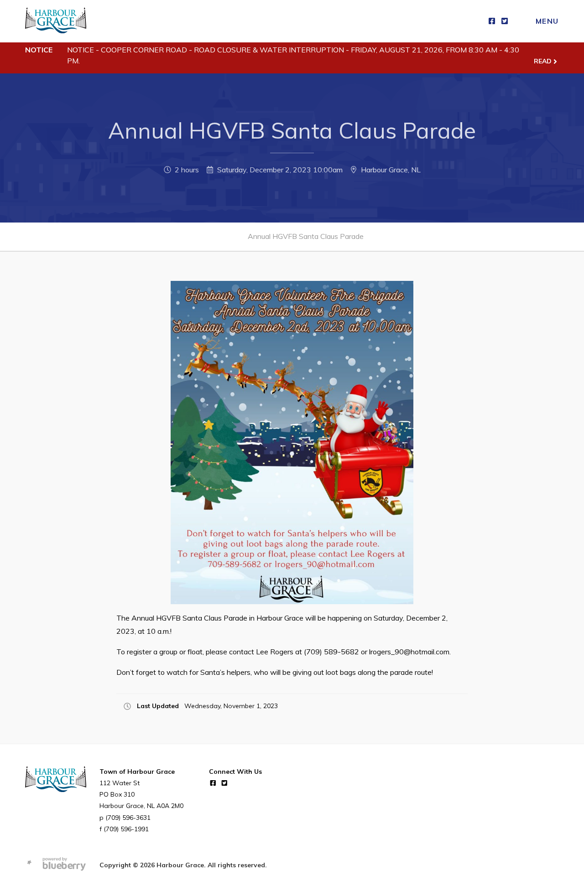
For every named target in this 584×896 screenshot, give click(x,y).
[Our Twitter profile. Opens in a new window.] (504, 21)
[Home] (55, 21)
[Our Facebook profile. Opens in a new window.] (491, 21)
